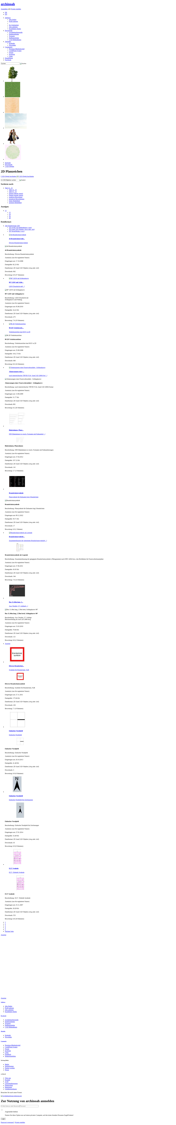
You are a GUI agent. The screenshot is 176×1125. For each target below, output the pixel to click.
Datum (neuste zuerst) (16, 195)
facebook (12, 54)
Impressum (8, 1087)
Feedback (8, 1054)
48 (10, 218)
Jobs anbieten (13, 27)
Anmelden (4, 9)
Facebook (8, 60)
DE (6, 12)
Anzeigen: (5, 207)
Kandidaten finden (15, 29)
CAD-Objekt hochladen (9, 176)
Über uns (8, 1078)
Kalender (12, 43)
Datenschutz (9, 1085)
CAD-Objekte (9, 166)
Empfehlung (9, 58)
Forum (11, 52)
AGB (6, 1082)
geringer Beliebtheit (15, 203)
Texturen (12, 36)
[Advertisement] (9, 966)
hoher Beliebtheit (14, 201)
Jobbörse (8, 18)
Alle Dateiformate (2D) (12, 226)
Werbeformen (9, 1066)
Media (7, 1064)
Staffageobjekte (14, 38)
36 (10, 216)
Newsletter (12, 45)
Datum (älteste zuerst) (16, 193)
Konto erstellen (16, 9)
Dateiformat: (6, 222)
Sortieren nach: (7, 184)
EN (6, 14)
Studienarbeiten (14, 34)
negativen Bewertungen (16, 199)
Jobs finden (12, 19)
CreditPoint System (15, 51)
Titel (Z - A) (13, 192)
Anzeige (7, 643)
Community (9, 47)
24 (10, 214)
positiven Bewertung (15, 197)
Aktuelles (8, 41)
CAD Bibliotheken (15, 40)
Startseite (8, 163)
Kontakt (7, 1080)
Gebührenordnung (11, 1089)
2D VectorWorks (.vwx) (16, 231)
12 (6, 210)
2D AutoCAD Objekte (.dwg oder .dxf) (22, 229)
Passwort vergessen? (7, 1122)
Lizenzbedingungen (11, 1083)
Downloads (8, 30)
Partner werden (10, 1068)
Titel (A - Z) (9, 188)
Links (11, 56)
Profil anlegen (13, 21)
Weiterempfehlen (10, 1056)
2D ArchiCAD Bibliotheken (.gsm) (20, 227)
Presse (7, 1070)
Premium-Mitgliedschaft (16, 49)
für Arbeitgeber (14, 25)
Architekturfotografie (16, 32)
